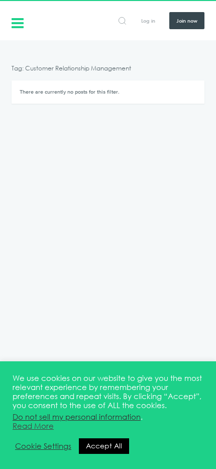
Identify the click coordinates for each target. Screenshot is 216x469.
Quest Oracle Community (18, 22)
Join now (186, 20)
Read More (33, 426)
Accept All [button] (104, 446)
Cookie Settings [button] (43, 446)
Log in (148, 20)
